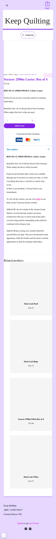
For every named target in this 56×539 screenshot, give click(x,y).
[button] (7, 5)
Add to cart (19, 125)
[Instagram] (30, 529)
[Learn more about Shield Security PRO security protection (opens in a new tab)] (3, 535)
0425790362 (34, 523)
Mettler (16, 74)
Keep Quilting (27, 20)
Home (5, 74)
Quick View (31, 296)
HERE (38, 199)
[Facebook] (26, 529)
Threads (10, 74)
